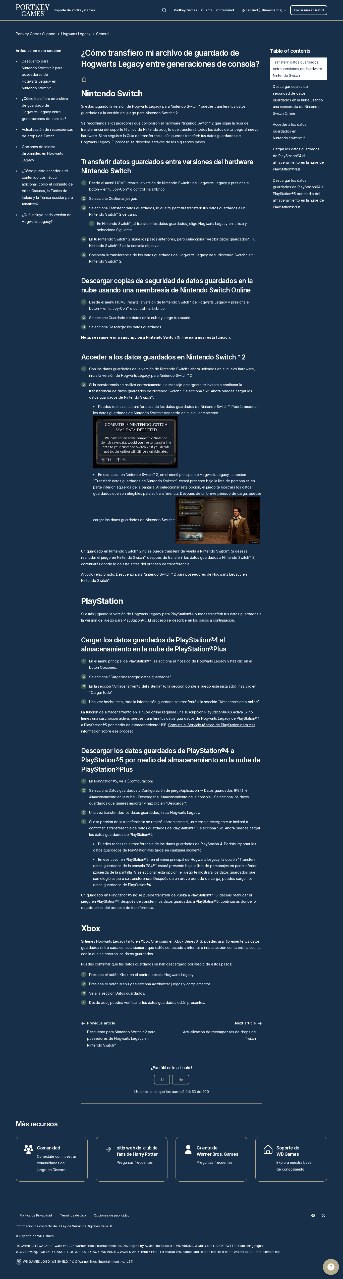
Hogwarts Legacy (75, 34)
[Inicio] (32, 10)
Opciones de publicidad (112, 1215)
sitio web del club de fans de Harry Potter (137, 1151)
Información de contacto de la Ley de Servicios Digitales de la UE (64, 1226)
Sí (161, 1079)
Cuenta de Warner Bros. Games (217, 1151)
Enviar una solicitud (309, 10)
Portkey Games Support (35, 34)
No (181, 1079)
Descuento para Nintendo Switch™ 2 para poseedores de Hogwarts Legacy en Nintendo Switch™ (42, 74)
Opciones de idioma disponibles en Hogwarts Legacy (42, 153)
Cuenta (206, 10)
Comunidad (225, 10)
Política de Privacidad (36, 1215)
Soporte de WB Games (287, 1151)
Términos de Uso (73, 1215)
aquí (162, 129)
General (102, 34)
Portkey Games (185, 10)
